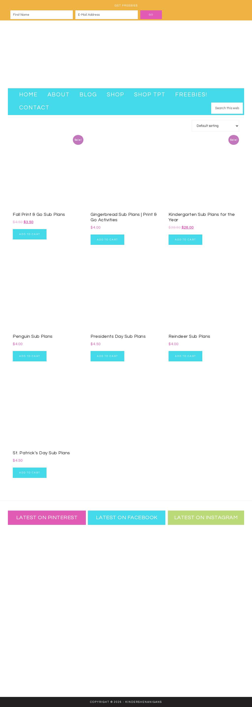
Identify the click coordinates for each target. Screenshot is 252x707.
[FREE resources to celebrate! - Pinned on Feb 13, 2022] (24, 639)
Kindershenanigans (126, 54)
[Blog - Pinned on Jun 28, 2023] (24, 543)
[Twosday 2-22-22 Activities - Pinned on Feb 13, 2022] (56, 639)
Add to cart (29, 234)
